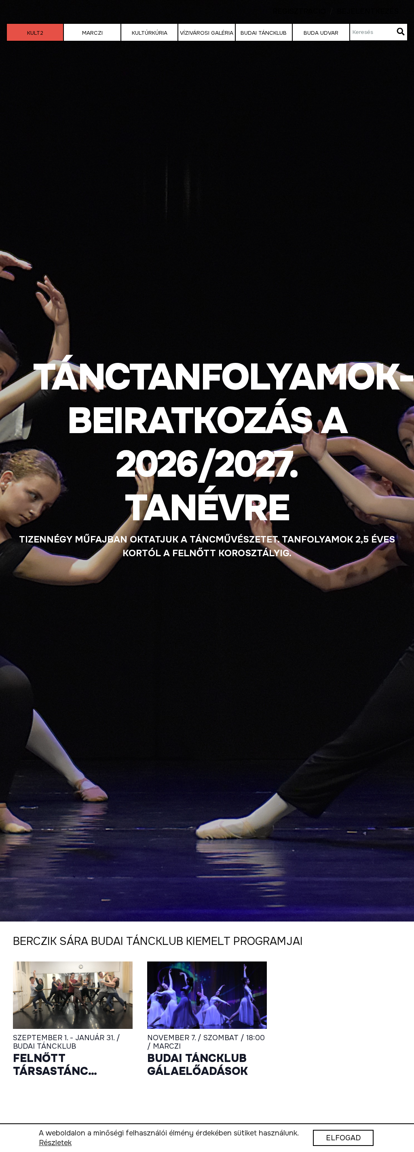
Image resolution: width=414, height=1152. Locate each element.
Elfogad (343, 1138)
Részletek (55, 1143)
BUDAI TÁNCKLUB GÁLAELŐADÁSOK (197, 1065)
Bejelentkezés (362, 11)
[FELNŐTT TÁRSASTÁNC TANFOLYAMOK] (73, 994)
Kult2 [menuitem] (35, 32)
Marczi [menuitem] (92, 32)
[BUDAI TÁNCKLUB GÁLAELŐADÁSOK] (207, 994)
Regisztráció (299, 11)
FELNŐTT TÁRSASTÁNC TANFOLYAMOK (56, 1065)
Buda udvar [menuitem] (321, 32)
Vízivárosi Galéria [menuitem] (206, 32)
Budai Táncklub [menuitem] (264, 32)
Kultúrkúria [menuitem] (149, 32)
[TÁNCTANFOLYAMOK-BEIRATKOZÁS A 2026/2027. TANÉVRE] (207, 461)
